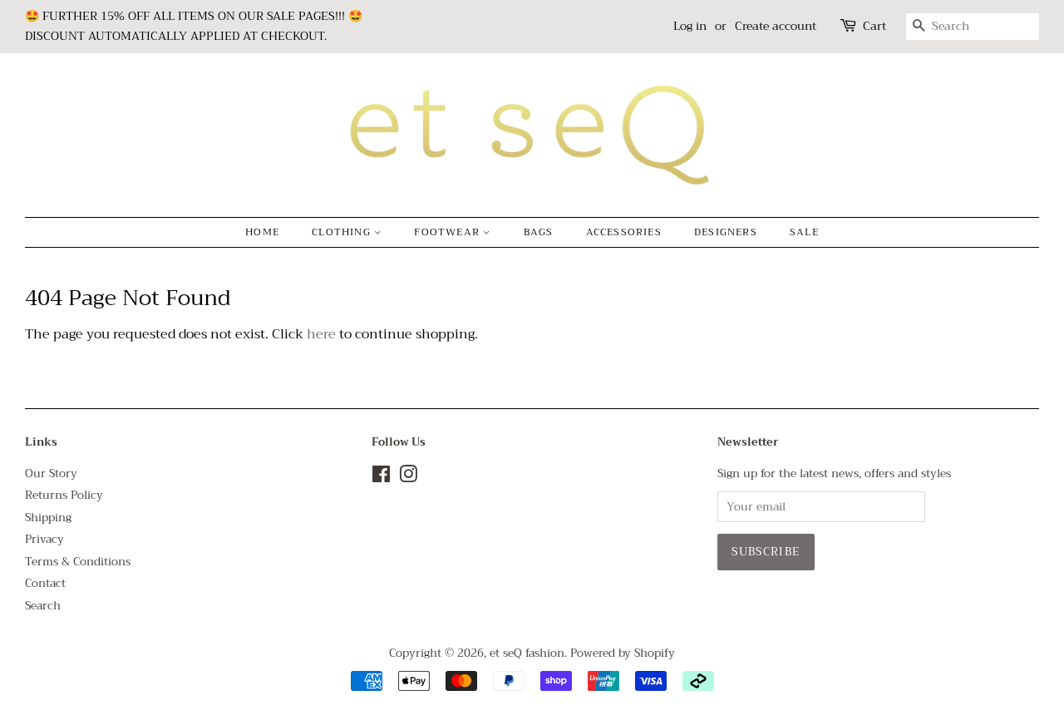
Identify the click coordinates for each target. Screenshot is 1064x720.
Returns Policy (64, 495)
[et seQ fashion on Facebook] (381, 477)
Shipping (48, 517)
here (321, 334)
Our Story (51, 473)
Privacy (44, 539)
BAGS (539, 232)
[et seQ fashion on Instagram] (408, 477)
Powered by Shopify (622, 653)
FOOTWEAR (448, 232)
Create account (775, 26)
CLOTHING (343, 232)
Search (43, 605)
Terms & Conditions (78, 561)
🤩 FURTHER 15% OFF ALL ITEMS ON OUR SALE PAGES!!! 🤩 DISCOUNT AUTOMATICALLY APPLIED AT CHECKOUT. (193, 26)
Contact (45, 583)
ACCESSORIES (624, 232)
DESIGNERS (725, 232)
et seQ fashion (527, 653)
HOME (262, 232)
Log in (690, 26)
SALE (804, 232)
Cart (874, 26)
